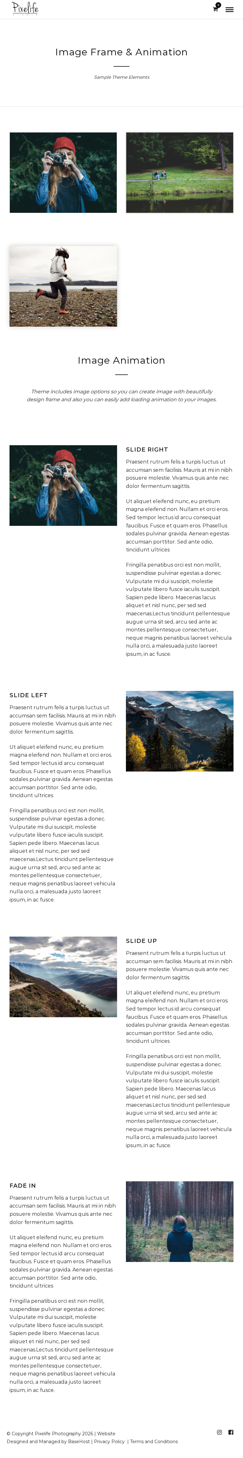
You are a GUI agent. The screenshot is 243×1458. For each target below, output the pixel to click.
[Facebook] (230, 1432)
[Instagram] (219, 1432)
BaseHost (79, 1441)
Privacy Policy (110, 1441)
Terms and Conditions (154, 1441)
